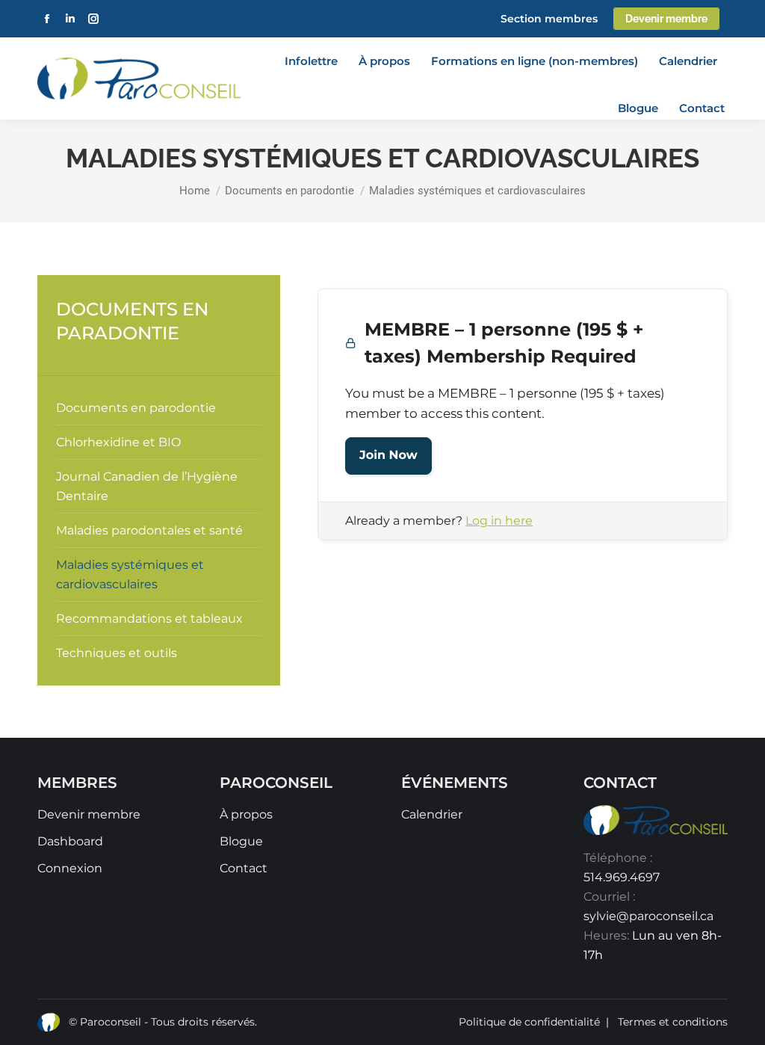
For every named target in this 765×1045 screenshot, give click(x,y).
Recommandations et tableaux (149, 618)
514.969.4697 (621, 877)
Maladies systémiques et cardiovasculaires (130, 574)
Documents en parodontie (136, 408)
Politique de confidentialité (529, 1022)
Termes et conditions (673, 1022)
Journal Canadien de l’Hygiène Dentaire (147, 486)
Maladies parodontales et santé (149, 530)
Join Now (388, 455)
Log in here (499, 521)
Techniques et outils (116, 653)
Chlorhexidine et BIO (118, 442)
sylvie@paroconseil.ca (648, 916)
